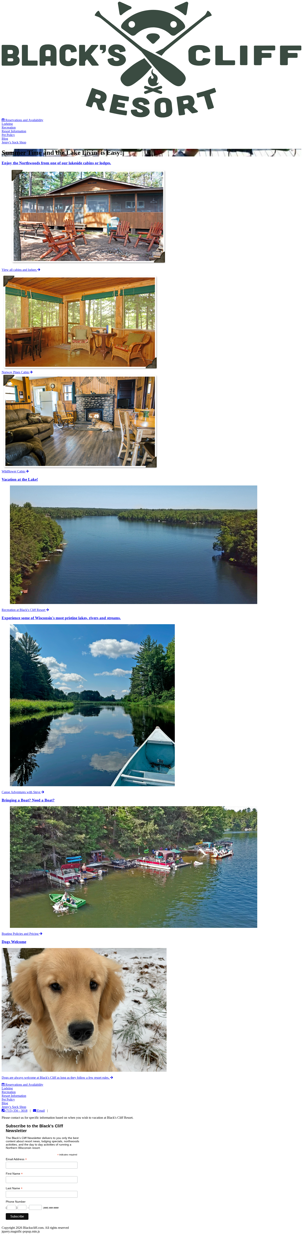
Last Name (14, 1188)
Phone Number (16, 1201)
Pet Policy (8, 135)
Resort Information (14, 131)
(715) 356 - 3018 (16, 1110)
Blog (5, 138)
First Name (14, 1174)
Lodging (7, 124)
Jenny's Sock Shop (14, 142)
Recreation (9, 127)
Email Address (16, 1159)
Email (40, 1110)
